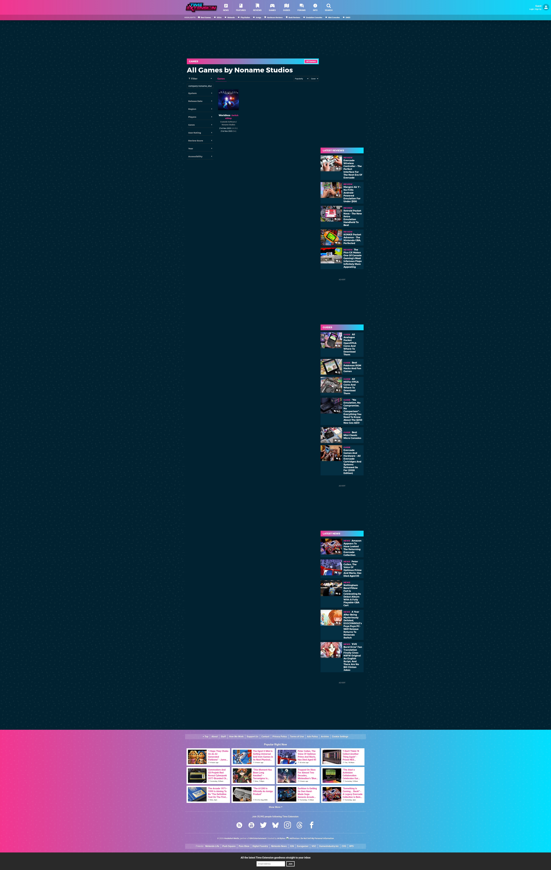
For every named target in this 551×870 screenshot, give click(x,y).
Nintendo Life (212, 846)
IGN (292, 846)
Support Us (252, 736)
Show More (275, 807)
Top (206, 736)
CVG (344, 846)
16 (338, 346)
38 (338, 440)
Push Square (229, 846)
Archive (325, 736)
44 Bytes (281, 838)
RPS (351, 846)
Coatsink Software (228, 122)
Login (531, 9)
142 (338, 411)
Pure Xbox (244, 846)
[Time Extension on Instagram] (287, 826)
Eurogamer (303, 846)
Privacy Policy (279, 736)
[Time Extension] (201, 7)
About (215, 736)
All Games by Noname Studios (240, 70)
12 (338, 372)
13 (338, 243)
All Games (311, 61)
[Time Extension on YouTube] (251, 826)
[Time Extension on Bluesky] (275, 826)
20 (338, 219)
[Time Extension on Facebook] (311, 826)
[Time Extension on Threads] (299, 826)
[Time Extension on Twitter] (263, 826)
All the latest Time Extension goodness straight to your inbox (276, 857)
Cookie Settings (340, 736)
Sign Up (538, 9)
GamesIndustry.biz (329, 846)
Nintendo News (279, 846)
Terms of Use (297, 736)
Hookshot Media (231, 838)
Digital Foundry (260, 846)
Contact (265, 736)
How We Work (236, 736)
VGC (314, 846)
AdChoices (294, 838)
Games (193, 61)
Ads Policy (312, 736)
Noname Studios (228, 125)
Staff (223, 736)
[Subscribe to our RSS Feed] (239, 826)
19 (338, 552)
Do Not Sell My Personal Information (317, 838)
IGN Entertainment (257, 838)
